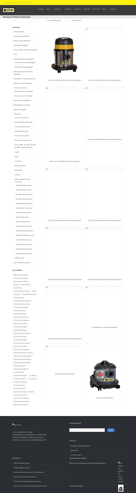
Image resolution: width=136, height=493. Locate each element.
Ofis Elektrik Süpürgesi (20, 330)
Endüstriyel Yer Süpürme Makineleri (25, 477)
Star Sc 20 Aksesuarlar (22, 136)
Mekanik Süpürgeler (20, 109)
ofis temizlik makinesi (20, 336)
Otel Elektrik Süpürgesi (20, 340)
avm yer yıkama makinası (21, 278)
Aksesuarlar (17, 114)
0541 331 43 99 (16, 2)
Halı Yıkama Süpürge (19, 313)
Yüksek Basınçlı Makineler (22, 36)
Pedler (17, 156)
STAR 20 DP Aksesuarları (23, 212)
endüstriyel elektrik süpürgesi (22, 301)
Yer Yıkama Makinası (19, 385)
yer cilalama (33, 375)
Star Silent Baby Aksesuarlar (24, 122)
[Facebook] (18, 447)
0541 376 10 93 (7, 2)
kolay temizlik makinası (20, 323)
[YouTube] (20, 447)
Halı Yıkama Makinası (20, 310)
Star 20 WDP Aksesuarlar (23, 249)
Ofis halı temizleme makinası (22, 333)
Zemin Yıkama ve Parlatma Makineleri (25, 50)
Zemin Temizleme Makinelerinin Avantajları (27, 481)
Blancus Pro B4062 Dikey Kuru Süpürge (65, 161)
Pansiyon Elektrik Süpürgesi (21, 349)
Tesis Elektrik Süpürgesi (20, 375)
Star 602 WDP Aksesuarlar (24, 199)
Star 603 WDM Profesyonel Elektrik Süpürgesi (105, 279)
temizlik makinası (19, 372)
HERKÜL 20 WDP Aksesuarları (25, 235)
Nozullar (17, 175)
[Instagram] (13, 447)
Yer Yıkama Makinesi (19, 388)
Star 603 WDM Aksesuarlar (24, 203)
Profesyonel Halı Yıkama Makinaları (25, 79)
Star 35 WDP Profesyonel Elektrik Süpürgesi (104, 220)
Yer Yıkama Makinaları (20, 88)
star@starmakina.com (27, 2)
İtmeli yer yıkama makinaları (24, 96)
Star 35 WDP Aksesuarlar (23, 240)
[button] (130, 9)
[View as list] (93, 20)
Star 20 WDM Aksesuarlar (24, 253)
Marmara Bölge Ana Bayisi (22, 468)
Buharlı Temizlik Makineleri (22, 41)
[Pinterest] (23, 447)
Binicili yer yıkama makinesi (22, 291)
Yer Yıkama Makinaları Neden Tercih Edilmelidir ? (29, 472)
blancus (34, 291)
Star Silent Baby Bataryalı (64, 374)
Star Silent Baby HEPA (104, 398)
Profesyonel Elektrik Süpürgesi (22, 359)
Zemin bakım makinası (20, 395)
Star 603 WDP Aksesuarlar (24, 208)
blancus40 (17, 294)
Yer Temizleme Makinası (20, 382)
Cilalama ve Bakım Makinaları (23, 83)
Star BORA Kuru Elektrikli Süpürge (104, 327)
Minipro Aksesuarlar (22, 217)
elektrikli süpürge (19, 297)
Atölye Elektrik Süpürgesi (21, 275)
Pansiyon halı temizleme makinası (23, 352)
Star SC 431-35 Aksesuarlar (23, 140)
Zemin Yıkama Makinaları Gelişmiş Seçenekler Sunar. (30, 486)
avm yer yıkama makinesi (21, 281)
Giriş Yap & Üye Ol (76, 455)
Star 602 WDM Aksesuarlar (24, 194)
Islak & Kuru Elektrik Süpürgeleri (25, 62)
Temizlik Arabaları (19, 32)
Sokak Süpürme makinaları (22, 105)
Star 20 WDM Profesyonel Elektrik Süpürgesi (64, 80)
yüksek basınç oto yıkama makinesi (24, 391)
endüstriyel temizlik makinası (22, 304)
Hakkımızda (74, 450)
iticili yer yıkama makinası (21, 317)
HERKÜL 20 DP (19, 258)
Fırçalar (17, 152)
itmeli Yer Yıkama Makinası (21, 320)
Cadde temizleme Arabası (29, 294)
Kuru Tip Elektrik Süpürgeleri (24, 67)
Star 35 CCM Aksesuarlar (23, 226)
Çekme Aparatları (20, 165)
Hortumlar (18, 161)
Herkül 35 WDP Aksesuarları (24, 231)
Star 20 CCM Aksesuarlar (23, 190)
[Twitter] (15, 447)
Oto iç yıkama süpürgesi (20, 346)
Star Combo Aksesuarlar (22, 126)
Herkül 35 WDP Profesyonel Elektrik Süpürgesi (104, 139)
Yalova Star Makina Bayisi (22, 463)
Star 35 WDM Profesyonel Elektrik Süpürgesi (64, 220)
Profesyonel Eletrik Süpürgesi (22, 362)
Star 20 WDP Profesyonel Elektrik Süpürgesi (104, 80)
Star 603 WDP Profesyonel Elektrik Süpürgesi (65, 339)
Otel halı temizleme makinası (22, 343)
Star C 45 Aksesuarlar (21, 131)
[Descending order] (68, 20)
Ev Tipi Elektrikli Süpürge (21, 307)
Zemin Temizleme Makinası (21, 398)
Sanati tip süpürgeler (19, 365)
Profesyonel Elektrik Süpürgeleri (23, 59)
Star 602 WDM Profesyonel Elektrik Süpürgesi (65, 279)
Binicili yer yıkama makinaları (24, 91)
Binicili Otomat (18, 288)
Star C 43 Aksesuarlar (22, 222)
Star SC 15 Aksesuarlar (22, 117)
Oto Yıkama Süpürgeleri (21, 45)
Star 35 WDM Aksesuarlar (24, 244)
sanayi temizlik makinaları (21, 369)
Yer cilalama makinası (20, 378)
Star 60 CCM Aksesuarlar (23, 185)
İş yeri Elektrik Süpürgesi (21, 404)
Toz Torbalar (18, 170)
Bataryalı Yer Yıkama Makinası (22, 284)
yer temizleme (32, 378)
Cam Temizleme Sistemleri (22, 262)
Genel (15, 54)
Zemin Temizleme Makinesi (21, 401)
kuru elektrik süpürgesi (20, 326)
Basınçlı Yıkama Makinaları (22, 100)
